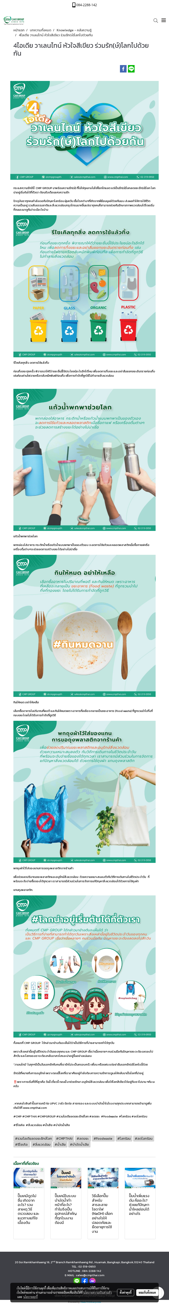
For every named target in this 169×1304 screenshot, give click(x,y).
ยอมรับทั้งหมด (147, 1292)
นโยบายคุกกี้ (30, 1297)
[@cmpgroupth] (76, 1281)
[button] (154, 20)
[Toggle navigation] (163, 20)
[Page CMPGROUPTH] (84, 1281)
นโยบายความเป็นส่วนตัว (97, 1292)
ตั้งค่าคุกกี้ (125, 1292)
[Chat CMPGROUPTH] (92, 1281)
